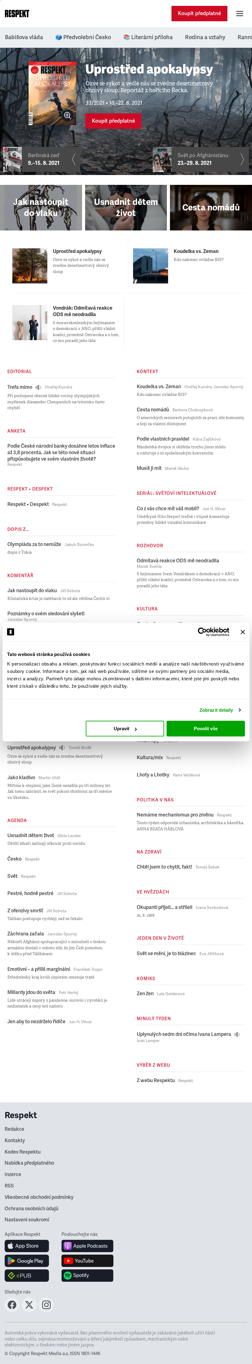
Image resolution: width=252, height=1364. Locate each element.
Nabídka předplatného (29, 1163)
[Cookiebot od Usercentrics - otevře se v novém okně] (202, 632)
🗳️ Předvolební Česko (83, 37)
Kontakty (15, 1141)
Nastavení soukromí (27, 1220)
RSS (9, 1186)
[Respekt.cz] (17, 13)
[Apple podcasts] (87, 1246)
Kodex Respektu (23, 1152)
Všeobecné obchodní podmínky (39, 1197)
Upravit (121, 728)
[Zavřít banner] (243, 632)
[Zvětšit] (67, 115)
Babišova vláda (24, 37)
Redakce (14, 1129)
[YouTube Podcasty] (87, 1261)
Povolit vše (206, 728)
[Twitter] (29, 1310)
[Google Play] (27, 1261)
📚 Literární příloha (148, 37)
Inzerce (13, 1174)
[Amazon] (27, 1275)
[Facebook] (12, 1310)
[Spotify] (87, 1275)
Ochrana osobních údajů (31, 1209)
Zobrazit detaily (216, 710)
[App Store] (27, 1246)
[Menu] (239, 13)
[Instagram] (46, 1310)
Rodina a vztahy (205, 37)
